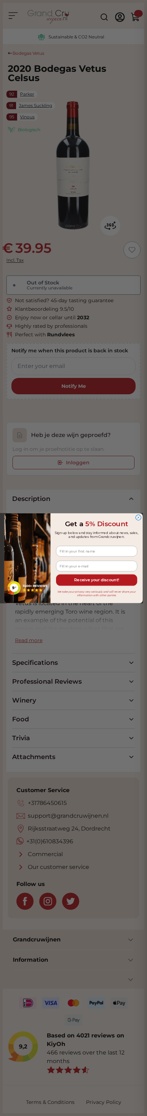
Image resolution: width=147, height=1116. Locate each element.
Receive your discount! (96, 579)
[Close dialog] (138, 517)
